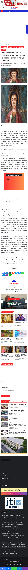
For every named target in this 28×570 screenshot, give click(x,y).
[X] (14, 292)
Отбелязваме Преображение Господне (6, 324)
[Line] (9, 275)
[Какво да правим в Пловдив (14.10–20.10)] (7, 333)
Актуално (5, 515)
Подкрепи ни (4, 473)
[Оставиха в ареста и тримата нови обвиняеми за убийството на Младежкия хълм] (4, 412)
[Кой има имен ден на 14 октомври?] (21, 317)
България (8, 44)
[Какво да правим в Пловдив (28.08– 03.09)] (4, 418)
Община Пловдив (6, 542)
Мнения (21, 535)
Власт (14, 519)
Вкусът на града (6, 519)
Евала (4, 524)
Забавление (14, 299)
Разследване (5, 546)
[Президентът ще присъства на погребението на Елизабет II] (7, 349)
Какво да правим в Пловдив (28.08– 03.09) (13, 11)
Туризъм (18, 548)
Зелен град (5, 528)
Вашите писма (21, 517)
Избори (13, 528)
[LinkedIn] (6, 273)
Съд (4, 548)
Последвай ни (14, 493)
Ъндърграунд (5, 553)
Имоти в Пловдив (6, 533)
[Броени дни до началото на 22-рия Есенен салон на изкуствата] (4, 432)
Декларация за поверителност (8, 475)
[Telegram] (3, 275)
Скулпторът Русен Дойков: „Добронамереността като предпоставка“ (21, 355)
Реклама (3, 464)
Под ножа (13, 544)
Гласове (15, 522)
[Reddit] (13, 273)
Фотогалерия (5, 551)
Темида (10, 548)
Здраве (15, 47)
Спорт (13, 546)
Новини (4, 49)
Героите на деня (6, 522)
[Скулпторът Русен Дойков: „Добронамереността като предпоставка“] (21, 349)
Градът (10, 47)
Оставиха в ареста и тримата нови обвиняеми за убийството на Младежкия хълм (18, 412)
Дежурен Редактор (6, 63)
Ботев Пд (4, 517)
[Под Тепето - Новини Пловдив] (14, 8)
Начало (3, 44)
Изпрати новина (5, 471)
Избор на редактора (7, 531)
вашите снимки (14, 553)
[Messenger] (19, 273)
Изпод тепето (18, 531)
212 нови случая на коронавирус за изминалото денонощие (20, 339)
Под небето (5, 544)
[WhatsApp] (22, 273)
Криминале (5, 535)
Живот (11, 524)
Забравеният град (6, 526)
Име (2, 381)
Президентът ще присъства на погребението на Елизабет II (7, 356)
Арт (12, 515)
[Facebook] (3, 273)
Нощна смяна (6, 539)
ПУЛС (15, 542)
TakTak (2, 467)
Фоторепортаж (14, 551)
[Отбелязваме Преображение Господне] (7, 318)
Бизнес (18, 515)
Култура (21, 47)
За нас (2, 462)
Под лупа (22, 542)
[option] (14, 301)
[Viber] (6, 275)
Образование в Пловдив (17, 539)
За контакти (4, 469)
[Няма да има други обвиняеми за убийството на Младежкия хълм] (4, 406)
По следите (22, 544)
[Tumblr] (9, 273)
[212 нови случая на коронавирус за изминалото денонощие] (21, 333)
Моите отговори (6, 537)
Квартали (15, 533)
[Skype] (16, 273)
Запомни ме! (5, 387)
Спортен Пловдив (21, 546)
